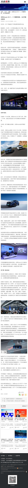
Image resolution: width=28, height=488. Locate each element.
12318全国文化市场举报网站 (6, 471)
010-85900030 (9, 458)
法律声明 (18, 455)
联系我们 (10, 455)
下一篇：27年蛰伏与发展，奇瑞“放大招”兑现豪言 (13, 400)
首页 (2, 11)
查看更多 (24, 406)
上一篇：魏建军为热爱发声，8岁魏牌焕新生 (12, 398)
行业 (6, 11)
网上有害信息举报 (15, 471)
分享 (12, 427)
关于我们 (3, 455)
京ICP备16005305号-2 (21, 464)
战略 (9, 11)
